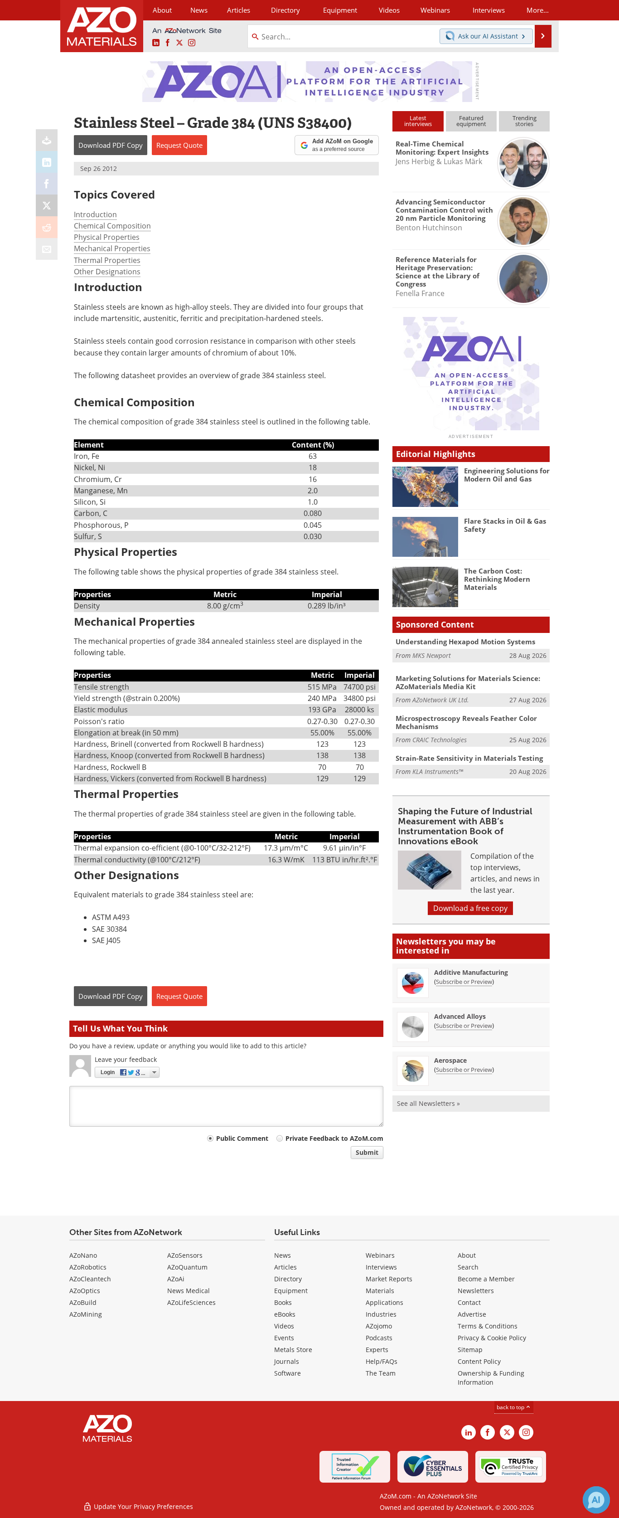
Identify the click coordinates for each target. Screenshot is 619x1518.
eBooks (284, 1314)
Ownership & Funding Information (491, 1378)
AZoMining (85, 1314)
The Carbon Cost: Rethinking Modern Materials (497, 579)
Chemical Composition (112, 226)
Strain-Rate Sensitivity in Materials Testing (469, 758)
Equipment (291, 1290)
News (282, 1255)
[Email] (47, 249)
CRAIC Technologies (439, 739)
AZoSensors (185, 1255)
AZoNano (83, 1255)
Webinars (380, 1255)
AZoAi (175, 1279)
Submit (367, 1152)
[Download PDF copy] (47, 140)
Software (287, 1373)
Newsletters (476, 1290)
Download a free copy (470, 908)
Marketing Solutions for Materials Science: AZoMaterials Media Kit (468, 682)
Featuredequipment (471, 121)
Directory (285, 10)
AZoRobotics (87, 1267)
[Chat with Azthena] (596, 1499)
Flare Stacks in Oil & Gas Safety (505, 525)
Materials (380, 1290)
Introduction (95, 214)
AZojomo (379, 1326)
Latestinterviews (418, 121)
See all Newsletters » (428, 1103)
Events (284, 1337)
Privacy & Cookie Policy (492, 1337)
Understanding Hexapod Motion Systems (465, 641)
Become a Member (486, 1279)
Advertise (472, 1314)
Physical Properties (107, 237)
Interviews (381, 1267)
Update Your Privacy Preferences (142, 1506)
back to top (511, 1407)
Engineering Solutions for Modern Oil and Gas (507, 474)
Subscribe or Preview (464, 982)
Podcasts (379, 1337)
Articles (285, 1267)
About (467, 1255)
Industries (381, 1314)
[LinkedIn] (47, 162)
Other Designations (107, 272)
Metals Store (293, 1349)
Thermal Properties (107, 260)
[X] (47, 205)
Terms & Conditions (487, 1326)
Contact (469, 1302)
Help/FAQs (381, 1361)
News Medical (188, 1290)
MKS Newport (431, 655)
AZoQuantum (187, 1267)
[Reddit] (47, 227)
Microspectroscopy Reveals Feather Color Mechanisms (466, 722)
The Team (381, 1373)
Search (468, 1267)
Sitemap (470, 1349)
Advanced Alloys (460, 1016)
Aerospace (450, 1060)
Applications (384, 1302)
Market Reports (389, 1279)
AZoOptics (84, 1290)
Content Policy (479, 1361)
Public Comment (242, 1138)
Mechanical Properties (112, 248)
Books (283, 1302)
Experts (377, 1349)
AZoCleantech (90, 1279)
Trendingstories (525, 121)
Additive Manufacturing (471, 972)
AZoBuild (83, 1302)
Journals (286, 1361)
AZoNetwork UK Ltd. (440, 700)
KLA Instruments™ (437, 771)
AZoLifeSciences (191, 1302)
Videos (284, 1326)
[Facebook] (47, 184)
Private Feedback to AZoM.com (334, 1138)
